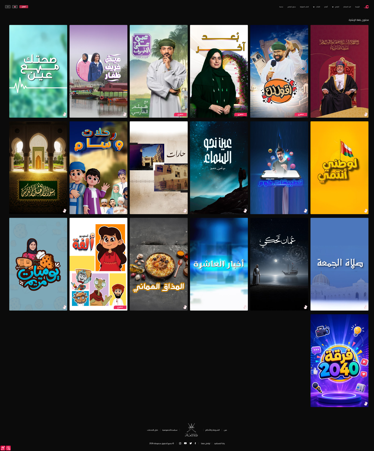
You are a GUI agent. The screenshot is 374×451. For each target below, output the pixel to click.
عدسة (281, 6)
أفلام (326, 6)
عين (225, 430)
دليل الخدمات (152, 430)
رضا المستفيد (219, 443)
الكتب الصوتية (304, 6)
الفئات (318, 6)
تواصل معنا (205, 443)
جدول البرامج (292, 6)
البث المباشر (347, 6)
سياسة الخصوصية (169, 430)
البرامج (337, 6)
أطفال (24, 6)
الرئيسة (357, 6)
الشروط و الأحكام (212, 430)
